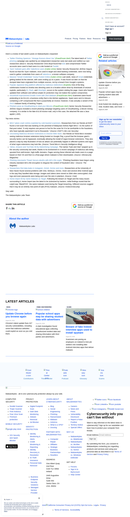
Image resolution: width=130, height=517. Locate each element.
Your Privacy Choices (37, 505)
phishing (13, 61)
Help (104, 38)
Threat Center (46, 379)
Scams (69, 307)
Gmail (80, 77)
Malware (53, 420)
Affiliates (53, 444)
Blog (52, 406)
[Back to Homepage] (17, 40)
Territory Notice (77, 425)
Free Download (115, 39)
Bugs (8, 307)
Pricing (75, 38)
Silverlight (42, 90)
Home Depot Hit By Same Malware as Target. (28, 179)
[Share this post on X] (10, 209)
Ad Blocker (34, 422)
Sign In (107, 2)
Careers (74, 406)
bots (63, 64)
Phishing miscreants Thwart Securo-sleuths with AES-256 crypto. (36, 160)
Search (102, 18)
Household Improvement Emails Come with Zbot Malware (33, 96)
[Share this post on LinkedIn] (13, 209)
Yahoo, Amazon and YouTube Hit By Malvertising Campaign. (34, 147)
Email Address (93, 435)
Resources (97, 38)
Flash (31, 90)
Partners (82, 38)
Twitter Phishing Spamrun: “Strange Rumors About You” (32, 58)
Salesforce (46, 74)
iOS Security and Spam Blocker (15, 438)
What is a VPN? (56, 425)
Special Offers (76, 427)
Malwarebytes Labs (27, 226)
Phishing (53, 414)
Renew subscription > (112, 17)
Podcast (65, 379)
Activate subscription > (112, 9)
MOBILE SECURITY (14, 424)
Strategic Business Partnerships (55, 449)
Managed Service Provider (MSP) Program (34, 492)
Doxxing (53, 427)
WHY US (70, 432)
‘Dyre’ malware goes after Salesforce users (27, 69)
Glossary (83, 379)
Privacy (103, 505)
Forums (74, 467)
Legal (95, 505)
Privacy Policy (115, 144)
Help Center (75, 475)
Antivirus (53, 422)
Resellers (54, 455)
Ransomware (55, 417)
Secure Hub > (109, 22)
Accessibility (75, 510)
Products (68, 38)
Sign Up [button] (104, 138)
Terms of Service (109, 144)
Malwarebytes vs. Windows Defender (76, 455)
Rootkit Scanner (16, 406)
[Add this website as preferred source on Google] (65, 44)
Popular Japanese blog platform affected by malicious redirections (36, 85)
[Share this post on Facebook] (7, 209)
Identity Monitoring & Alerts (35, 436)
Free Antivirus (15, 412)
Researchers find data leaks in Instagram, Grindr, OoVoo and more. (37, 168)
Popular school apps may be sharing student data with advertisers (49, 316)
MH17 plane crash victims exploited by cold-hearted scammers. (35, 123)
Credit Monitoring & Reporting (35, 444)
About (89, 38)
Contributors (28, 379)
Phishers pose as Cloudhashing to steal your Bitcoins (31, 106)
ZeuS (12, 103)
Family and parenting (44, 307)
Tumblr (55, 66)
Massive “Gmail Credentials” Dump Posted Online (30, 77)
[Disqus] (50, 261)
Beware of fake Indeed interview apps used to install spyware (79, 329)
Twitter (89, 58)
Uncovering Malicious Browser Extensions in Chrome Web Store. (36, 134)
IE (27, 90)
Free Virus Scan (16, 414)
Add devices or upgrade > (113, 13)
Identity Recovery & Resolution (34, 452)
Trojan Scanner (16, 409)
